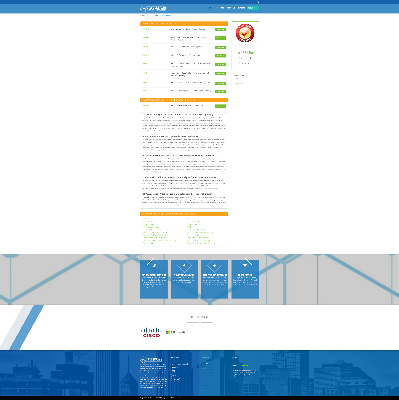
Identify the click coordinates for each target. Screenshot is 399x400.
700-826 (145, 55)
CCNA (189, 219)
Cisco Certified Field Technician (154, 235)
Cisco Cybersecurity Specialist (198, 238)
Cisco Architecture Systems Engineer (156, 230)
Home (211, 8)
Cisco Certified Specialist (196, 235)
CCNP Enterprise (149, 224)
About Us (231, 8)
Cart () (253, 8)
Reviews (241, 8)
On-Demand (220, 106)
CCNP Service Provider (151, 227)
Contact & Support (235, 2)
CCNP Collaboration (150, 222)
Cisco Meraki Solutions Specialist (199, 240)
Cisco (149, 16)
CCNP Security (192, 224)
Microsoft (239, 84)
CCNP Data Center (193, 222)
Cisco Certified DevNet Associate (155, 232)
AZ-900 (174, 368)
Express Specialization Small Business (201, 243)
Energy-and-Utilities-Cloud (180, 364)
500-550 (145, 105)
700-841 (145, 83)
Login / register (250, 2)
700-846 (145, 91)
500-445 (145, 73)
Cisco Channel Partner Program (154, 238)
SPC (173, 375)
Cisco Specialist (149, 243)
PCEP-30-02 (175, 379)
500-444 (145, 63)
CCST (189, 227)
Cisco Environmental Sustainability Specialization (160, 240)
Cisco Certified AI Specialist (197, 230)
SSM (173, 372)
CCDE (145, 219)
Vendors (220, 8)
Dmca (203, 368)
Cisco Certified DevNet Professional (200, 232)
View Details (220, 29)
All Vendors (205, 363)
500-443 (145, 37)
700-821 (145, 47)
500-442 (145, 29)
